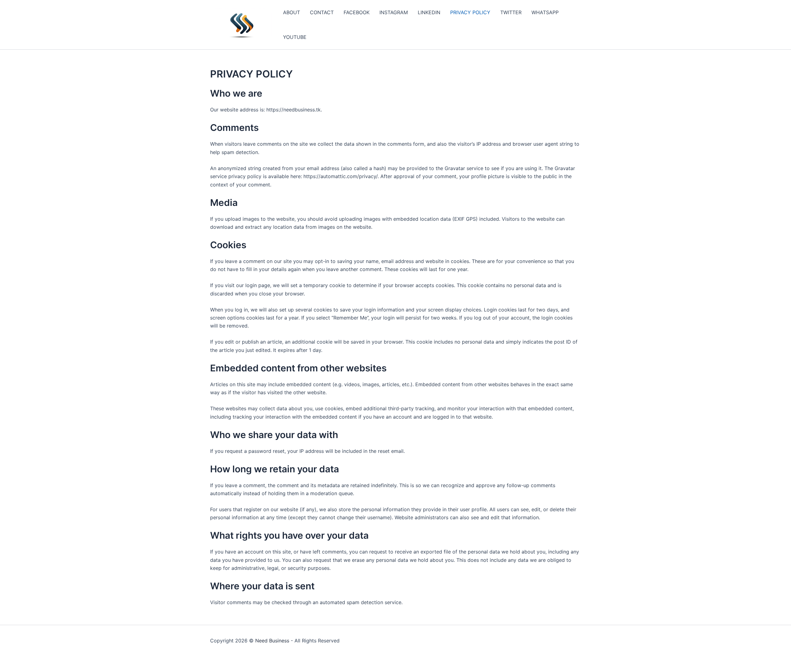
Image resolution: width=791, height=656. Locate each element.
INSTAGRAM (393, 12)
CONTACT (322, 12)
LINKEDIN (429, 12)
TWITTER (511, 12)
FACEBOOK (357, 12)
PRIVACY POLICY (470, 12)
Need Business (272, 640)
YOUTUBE (295, 37)
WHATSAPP (545, 12)
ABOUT (291, 12)
